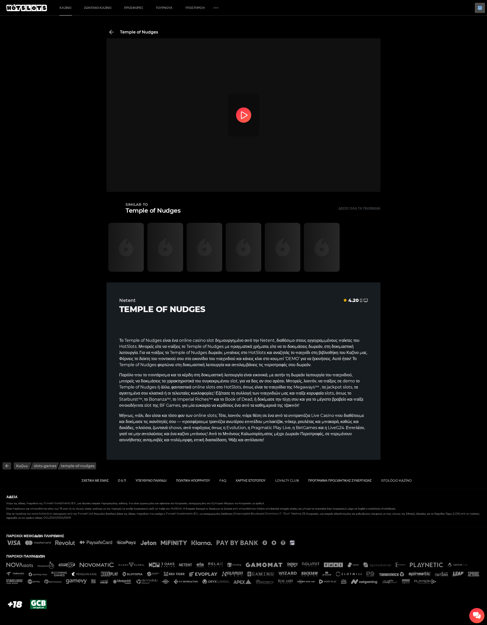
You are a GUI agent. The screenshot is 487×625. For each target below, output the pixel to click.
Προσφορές (133, 8)
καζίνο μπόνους (192, 433)
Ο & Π (122, 480)
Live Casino (322, 415)
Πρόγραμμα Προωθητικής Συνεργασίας (340, 480)
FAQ (222, 480)
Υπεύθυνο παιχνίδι (150, 480)
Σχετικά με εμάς (95, 480)
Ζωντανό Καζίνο (97, 8)
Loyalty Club (287, 480)
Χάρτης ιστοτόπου (251, 480)
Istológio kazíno (396, 480)
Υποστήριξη (195, 8)
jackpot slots (339, 387)
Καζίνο (65, 8)
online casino (192, 340)
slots (210, 387)
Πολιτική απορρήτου (193, 480)
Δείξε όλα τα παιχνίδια (359, 208)
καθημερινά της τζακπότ (276, 405)
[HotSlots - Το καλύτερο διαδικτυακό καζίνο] (26, 8)
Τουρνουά (164, 8)
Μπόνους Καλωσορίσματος (248, 433)
